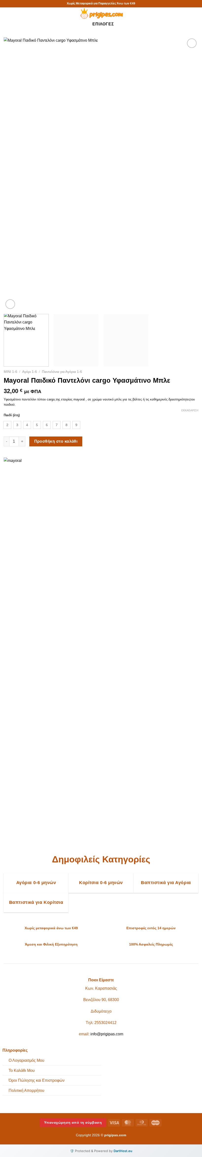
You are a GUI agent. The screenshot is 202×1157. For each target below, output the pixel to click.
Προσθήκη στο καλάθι (56, 441)
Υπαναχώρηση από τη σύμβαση (73, 1122)
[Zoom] (10, 304)
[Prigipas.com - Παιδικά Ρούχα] (101, 13)
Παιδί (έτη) (12, 415)
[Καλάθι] (195, 13)
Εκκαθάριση (189, 410)
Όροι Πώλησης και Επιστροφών (37, 1080)
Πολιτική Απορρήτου (26, 1090)
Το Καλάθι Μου (22, 1070)
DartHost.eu (123, 1151)
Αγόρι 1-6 (29, 372)
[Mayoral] (15, 642)
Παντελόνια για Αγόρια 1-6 (62, 372)
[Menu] (9, 15)
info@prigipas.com (106, 1034)
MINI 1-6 (10, 372)
